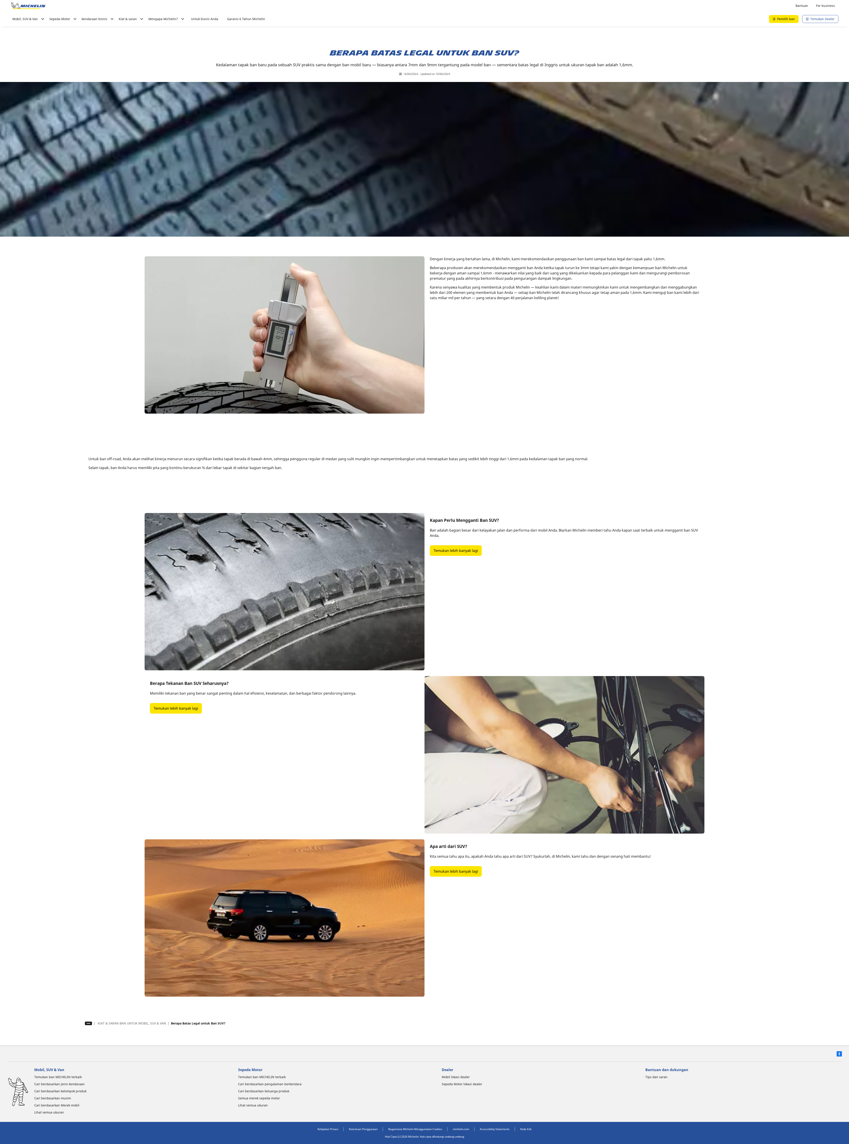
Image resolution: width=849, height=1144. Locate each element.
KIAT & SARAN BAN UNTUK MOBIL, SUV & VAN (132, 1023)
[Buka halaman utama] (28, 6)
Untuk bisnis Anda (204, 19)
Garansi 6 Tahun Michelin (246, 19)
